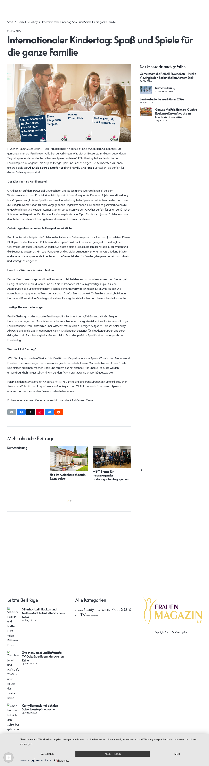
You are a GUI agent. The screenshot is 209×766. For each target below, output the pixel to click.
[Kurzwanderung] (146, 88)
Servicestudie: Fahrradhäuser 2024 (162, 99)
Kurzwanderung (165, 88)
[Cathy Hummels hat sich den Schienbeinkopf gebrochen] (13, 705)
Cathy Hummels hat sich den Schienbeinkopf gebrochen (40, 707)
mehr (177, 753)
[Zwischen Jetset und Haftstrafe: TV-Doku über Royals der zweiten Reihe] (13, 653)
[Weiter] (141, 470)
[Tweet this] (30, 412)
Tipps (77, 615)
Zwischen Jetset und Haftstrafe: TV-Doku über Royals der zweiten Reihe (43, 656)
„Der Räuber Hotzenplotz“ (109, 448)
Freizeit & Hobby (102, 610)
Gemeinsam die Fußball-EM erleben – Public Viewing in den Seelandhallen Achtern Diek (168, 75)
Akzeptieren (112, 753)
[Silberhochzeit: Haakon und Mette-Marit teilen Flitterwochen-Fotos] (13, 609)
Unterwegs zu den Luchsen (23, 448)
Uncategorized (92, 615)
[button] (67, 501)
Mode (116, 610)
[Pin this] (40, 412)
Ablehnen (47, 753)
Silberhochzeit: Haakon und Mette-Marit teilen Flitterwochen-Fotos (43, 613)
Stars (126, 609)
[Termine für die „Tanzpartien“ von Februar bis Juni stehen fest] (69, 448)
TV (83, 615)
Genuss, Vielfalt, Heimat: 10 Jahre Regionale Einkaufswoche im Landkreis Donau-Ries (176, 113)
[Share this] (21, 412)
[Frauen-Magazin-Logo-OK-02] (172, 611)
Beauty (88, 610)
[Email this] (11, 412)
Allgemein (79, 610)
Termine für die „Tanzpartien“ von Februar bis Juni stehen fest (68, 488)
